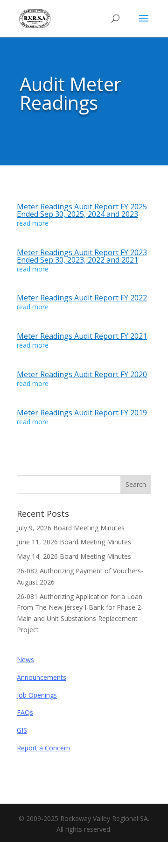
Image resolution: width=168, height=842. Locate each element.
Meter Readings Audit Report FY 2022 (82, 298)
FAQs (25, 712)
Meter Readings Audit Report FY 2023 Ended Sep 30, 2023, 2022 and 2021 (82, 256)
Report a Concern (43, 747)
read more (33, 223)
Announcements (41, 677)
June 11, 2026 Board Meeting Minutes (74, 541)
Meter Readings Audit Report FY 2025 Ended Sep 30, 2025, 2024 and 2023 (82, 210)
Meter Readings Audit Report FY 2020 (82, 374)
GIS (22, 730)
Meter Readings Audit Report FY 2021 (82, 336)
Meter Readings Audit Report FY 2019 (82, 412)
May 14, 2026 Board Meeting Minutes (74, 556)
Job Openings (37, 695)
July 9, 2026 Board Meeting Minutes (71, 527)
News (25, 659)
